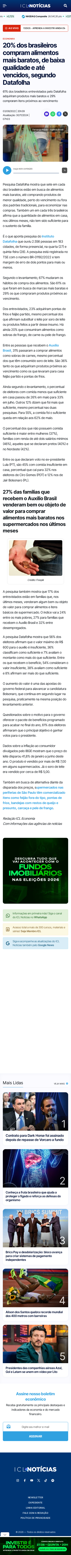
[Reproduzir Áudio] (7, 170)
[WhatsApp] (52, 113)
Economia (9, 38)
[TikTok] (45, 1480)
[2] (35, 1168)
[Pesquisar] (65, 5)
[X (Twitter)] (65, 113)
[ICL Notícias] (36, 5)
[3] (35, 1227)
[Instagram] (17, 1480)
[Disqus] (35, 1007)
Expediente (36, 1502)
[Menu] (6, 5)
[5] (35, 1343)
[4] (35, 1287)
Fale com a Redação (35, 1512)
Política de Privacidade (36, 1517)
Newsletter (35, 1497)
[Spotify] (52, 1480)
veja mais (60, 1083)
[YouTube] (31, 1480)
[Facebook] (59, 113)
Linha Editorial (35, 1507)
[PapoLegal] (46, 113)
